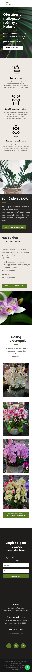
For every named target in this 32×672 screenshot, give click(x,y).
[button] (27, 667)
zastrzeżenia (16, 669)
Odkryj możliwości (13, 47)
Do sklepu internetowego (14, 285)
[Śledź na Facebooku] (8, 645)
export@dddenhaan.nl (16, 633)
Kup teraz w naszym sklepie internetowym (16, 515)
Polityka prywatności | (12, 667)
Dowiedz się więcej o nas (13, 227)
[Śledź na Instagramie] (16, 645)
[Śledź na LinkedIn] (23, 645)
